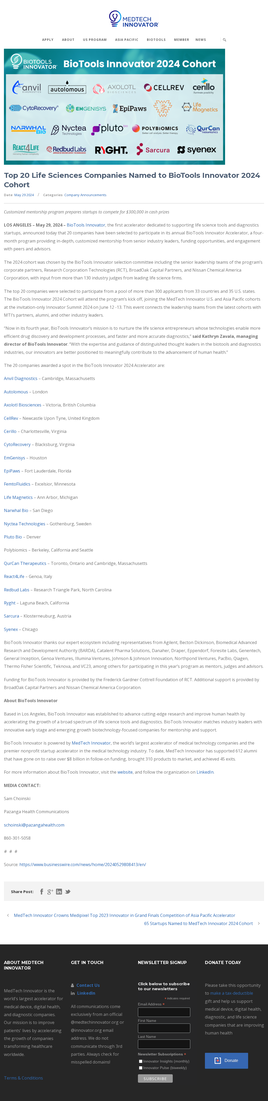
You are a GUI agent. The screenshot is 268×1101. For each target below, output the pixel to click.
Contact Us (88, 985)
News (201, 39)
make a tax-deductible (231, 993)
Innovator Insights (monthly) (166, 1061)
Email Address (151, 1004)
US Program (95, 39)
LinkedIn (86, 993)
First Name (147, 1021)
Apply (48, 39)
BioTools (156, 39)
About (68, 39)
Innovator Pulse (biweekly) (165, 1068)
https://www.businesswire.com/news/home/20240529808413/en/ (82, 864)
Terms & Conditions (23, 1078)
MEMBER (181, 39)
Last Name (147, 1036)
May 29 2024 (24, 194)
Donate (231, 1060)
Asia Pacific (126, 39)
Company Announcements (85, 194)
